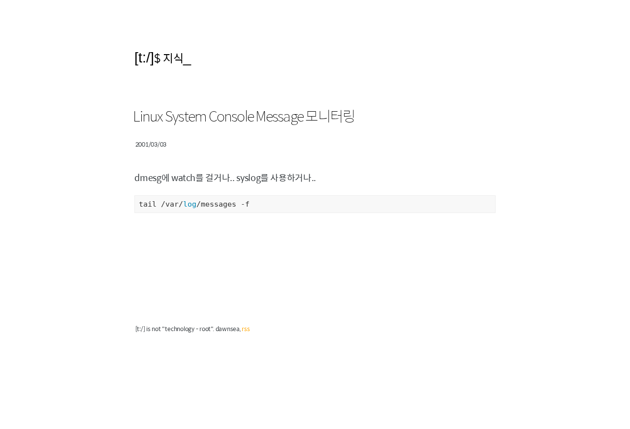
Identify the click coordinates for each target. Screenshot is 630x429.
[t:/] (144, 57)
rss (246, 328)
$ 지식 (168, 57)
